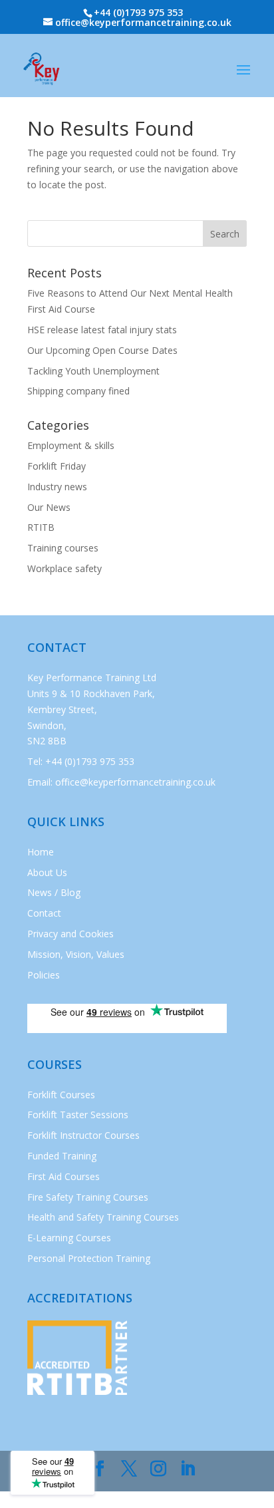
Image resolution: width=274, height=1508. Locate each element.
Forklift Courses (61, 1094)
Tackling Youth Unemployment (93, 371)
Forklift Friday (56, 466)
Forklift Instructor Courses (83, 1135)
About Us (47, 872)
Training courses (62, 547)
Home (40, 851)
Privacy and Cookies (70, 933)
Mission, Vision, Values (75, 954)
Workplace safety (64, 568)
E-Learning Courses (69, 1237)
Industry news (57, 486)
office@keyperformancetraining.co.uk (135, 782)
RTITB (41, 527)
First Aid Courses (63, 1176)
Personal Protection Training (88, 1258)
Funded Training (61, 1155)
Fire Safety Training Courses (87, 1197)
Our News (48, 507)
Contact (44, 913)
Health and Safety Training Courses (103, 1217)
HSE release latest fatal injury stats (102, 329)
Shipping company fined (78, 390)
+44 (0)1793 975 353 (138, 12)
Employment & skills (70, 445)
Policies (43, 975)
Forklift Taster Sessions (77, 1114)
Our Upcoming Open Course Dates (102, 350)
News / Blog (53, 892)
